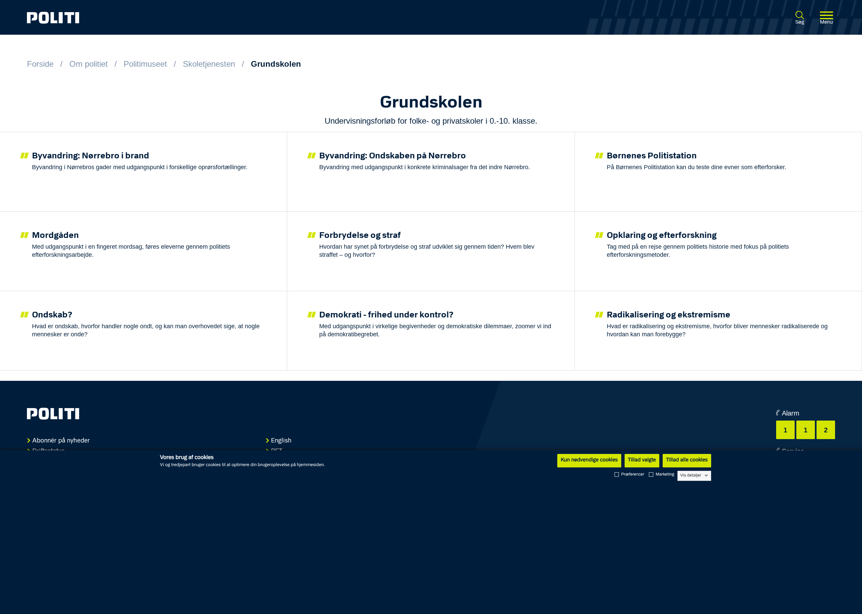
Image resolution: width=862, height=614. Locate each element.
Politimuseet (145, 63)
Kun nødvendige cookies (589, 460)
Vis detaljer (690, 475)
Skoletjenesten (209, 63)
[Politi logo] (192, 18)
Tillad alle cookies (686, 460)
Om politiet (88, 63)
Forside (40, 63)
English (281, 441)
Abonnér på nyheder (61, 441)
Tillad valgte (642, 460)
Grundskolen (276, 63)
